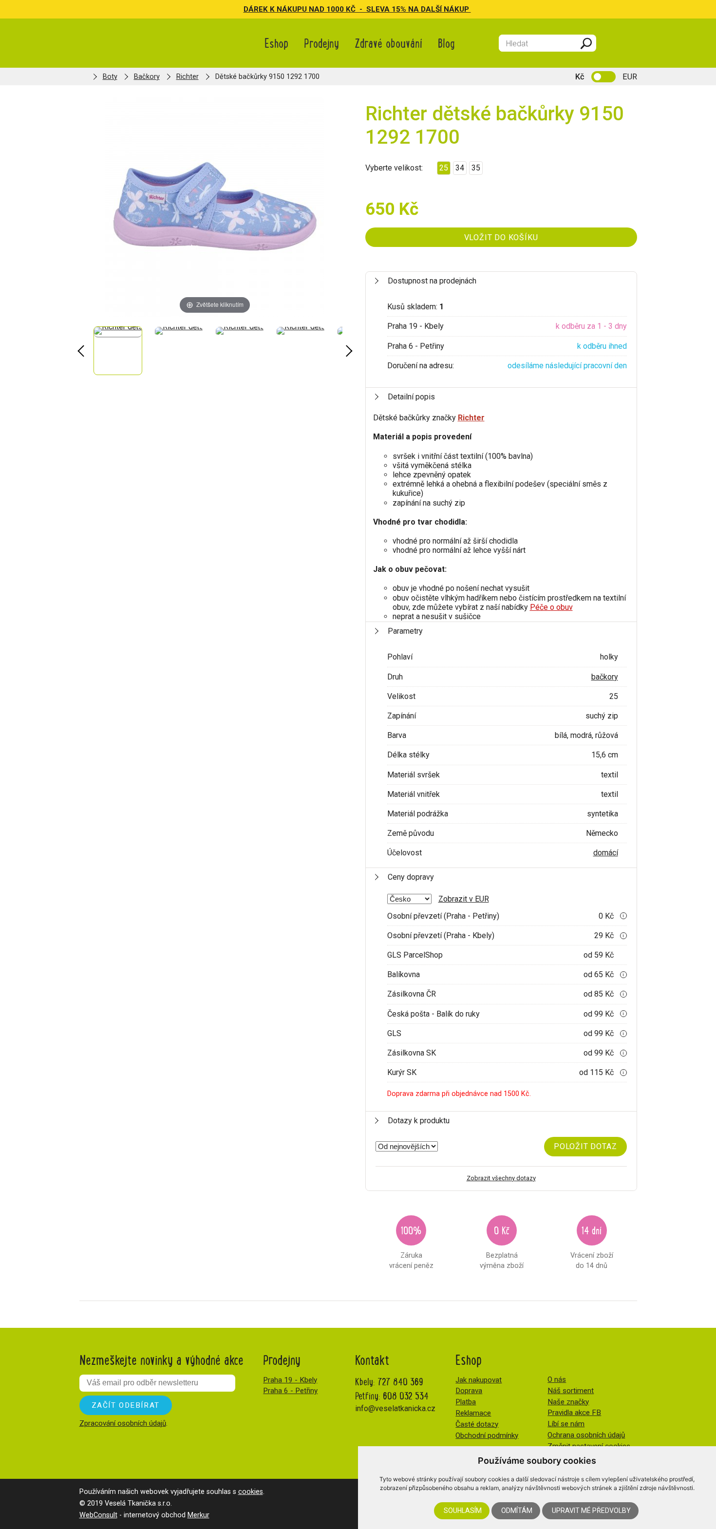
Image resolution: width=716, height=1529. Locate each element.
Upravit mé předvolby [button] (591, 1510)
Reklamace (473, 1413)
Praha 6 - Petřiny (290, 1390)
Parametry (405, 631)
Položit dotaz (585, 1146)
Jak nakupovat (478, 1380)
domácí (605, 852)
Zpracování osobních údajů (122, 1423)
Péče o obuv (551, 607)
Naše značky (568, 1401)
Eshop (276, 42)
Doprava (468, 1390)
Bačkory (147, 77)
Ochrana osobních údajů (586, 1435)
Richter (187, 77)
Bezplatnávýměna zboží (502, 1246)
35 (475, 167)
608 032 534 (406, 1395)
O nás (556, 1379)
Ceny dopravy (411, 877)
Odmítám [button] (516, 1510)
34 (459, 167)
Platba (465, 1401)
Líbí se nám (565, 1423)
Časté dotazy (476, 1424)
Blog (446, 42)
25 (443, 167)
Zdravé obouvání (388, 42)
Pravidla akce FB (574, 1412)
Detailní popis (411, 396)
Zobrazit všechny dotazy (501, 1178)
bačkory (604, 676)
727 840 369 (400, 1381)
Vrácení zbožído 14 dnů (591, 1246)
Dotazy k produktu (419, 1120)
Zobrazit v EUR (463, 899)
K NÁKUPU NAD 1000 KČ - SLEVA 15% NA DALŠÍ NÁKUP (370, 9)
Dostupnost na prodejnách (432, 280)
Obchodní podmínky (486, 1435)
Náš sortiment (570, 1390)
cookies (250, 1492)
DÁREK (257, 9)
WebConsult (98, 1515)
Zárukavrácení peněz (411, 1246)
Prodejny (321, 42)
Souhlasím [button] (463, 1510)
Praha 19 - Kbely (290, 1380)
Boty (110, 77)
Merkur (198, 1515)
